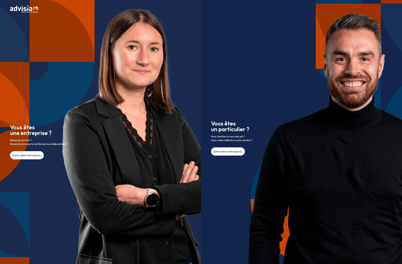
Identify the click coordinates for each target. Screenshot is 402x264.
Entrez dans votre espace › (27, 155)
